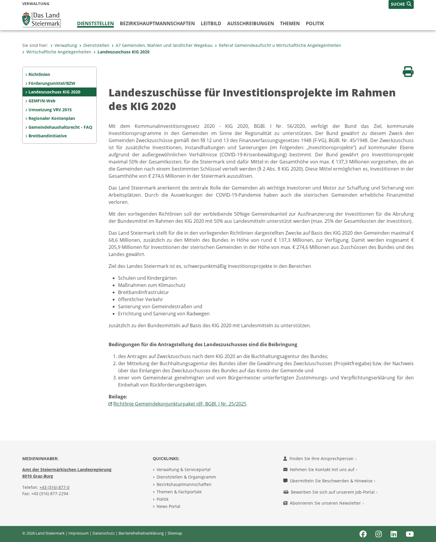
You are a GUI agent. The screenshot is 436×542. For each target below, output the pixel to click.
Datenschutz (104, 533)
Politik (315, 23)
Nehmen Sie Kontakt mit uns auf (323, 469)
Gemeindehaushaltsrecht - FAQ (60, 127)
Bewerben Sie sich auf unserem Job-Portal (333, 492)
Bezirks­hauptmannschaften (157, 23)
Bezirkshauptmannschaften (184, 484)
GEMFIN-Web (41, 101)
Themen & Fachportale (179, 492)
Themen (290, 23)
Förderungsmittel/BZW (51, 83)
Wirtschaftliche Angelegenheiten (58, 52)
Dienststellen (95, 23)
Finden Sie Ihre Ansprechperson (322, 458)
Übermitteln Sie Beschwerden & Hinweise (332, 481)
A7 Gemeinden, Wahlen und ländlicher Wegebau (164, 45)
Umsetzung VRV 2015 (50, 109)
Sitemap (175, 533)
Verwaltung (66, 45)
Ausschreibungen (250, 23)
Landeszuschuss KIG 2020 (123, 52)
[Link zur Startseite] (41, 19)
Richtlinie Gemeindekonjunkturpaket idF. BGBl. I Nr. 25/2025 (179, 403)
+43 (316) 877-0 (54, 487)
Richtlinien (39, 74)
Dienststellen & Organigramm (186, 477)
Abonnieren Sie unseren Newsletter (326, 503)
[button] (401, 4)
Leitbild (211, 23)
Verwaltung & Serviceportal (184, 469)
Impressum (79, 533)
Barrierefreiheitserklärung (141, 533)
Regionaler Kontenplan (51, 118)
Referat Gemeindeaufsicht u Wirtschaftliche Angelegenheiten (280, 45)
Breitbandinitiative (47, 136)
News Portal (168, 506)
